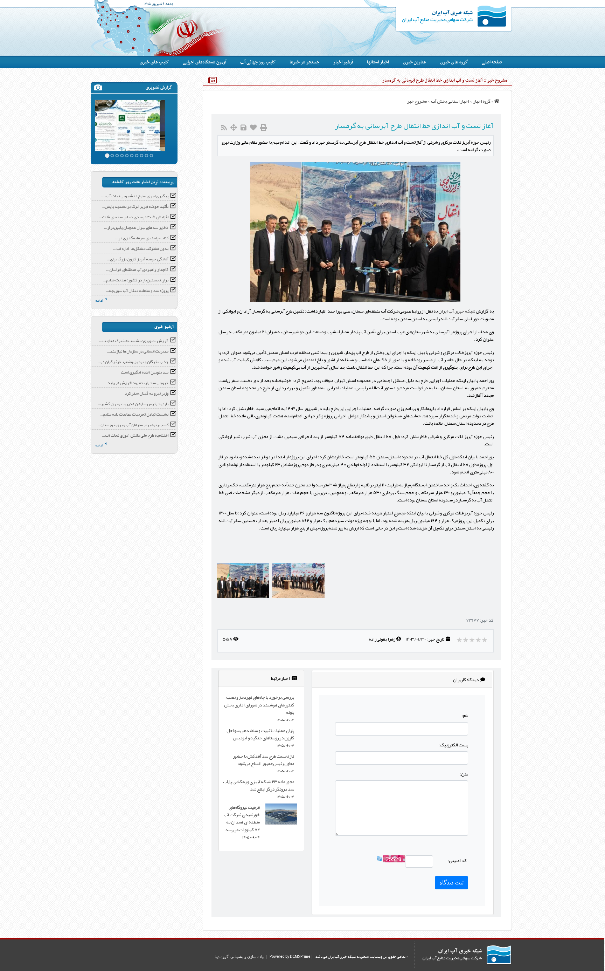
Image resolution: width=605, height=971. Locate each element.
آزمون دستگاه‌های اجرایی (204, 62)
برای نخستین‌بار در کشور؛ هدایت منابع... (135, 280)
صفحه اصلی (492, 62)
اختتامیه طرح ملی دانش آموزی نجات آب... (135, 435)
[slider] (472, 639)
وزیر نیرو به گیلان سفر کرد (146, 393)
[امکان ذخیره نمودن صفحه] (243, 127)
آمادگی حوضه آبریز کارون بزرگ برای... (137, 259)
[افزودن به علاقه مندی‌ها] (253, 127)
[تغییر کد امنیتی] (379, 860)
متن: (464, 774)
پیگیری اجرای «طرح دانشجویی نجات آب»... (134, 196)
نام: (464, 715)
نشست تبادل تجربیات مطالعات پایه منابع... (133, 414)
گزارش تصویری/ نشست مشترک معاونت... (133, 340)
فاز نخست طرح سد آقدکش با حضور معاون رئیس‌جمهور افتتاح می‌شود (263, 759)
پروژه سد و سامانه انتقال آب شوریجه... (137, 290)
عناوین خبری (414, 62)
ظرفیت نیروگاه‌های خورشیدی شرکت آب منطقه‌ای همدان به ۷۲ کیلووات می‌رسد (242, 818)
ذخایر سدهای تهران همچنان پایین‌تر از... (136, 227)
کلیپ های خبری (154, 62)
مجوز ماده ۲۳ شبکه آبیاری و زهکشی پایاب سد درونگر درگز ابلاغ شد (258, 785)
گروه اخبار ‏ (482, 101)
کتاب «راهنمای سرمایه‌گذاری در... (141, 238)
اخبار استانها (378, 62)
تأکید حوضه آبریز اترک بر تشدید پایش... (135, 206)
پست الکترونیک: (453, 744)
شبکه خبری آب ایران (456, 311)
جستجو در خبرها (304, 62)
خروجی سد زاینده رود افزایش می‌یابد (137, 382)
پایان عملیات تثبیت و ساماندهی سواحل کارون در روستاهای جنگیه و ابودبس (260, 734)
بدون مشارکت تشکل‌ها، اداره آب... (140, 248)
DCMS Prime (300, 957)
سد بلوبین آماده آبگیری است (144, 372)
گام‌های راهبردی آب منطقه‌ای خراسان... (137, 269)
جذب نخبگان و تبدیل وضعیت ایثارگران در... (132, 361)
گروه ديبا (221, 957)
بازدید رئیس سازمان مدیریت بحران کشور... (133, 403)
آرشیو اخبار (343, 62)
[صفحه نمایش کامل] (233, 127)
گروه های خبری (454, 62)
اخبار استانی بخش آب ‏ (449, 101)
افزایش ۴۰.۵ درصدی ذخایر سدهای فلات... (133, 217)
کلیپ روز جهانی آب (258, 62)
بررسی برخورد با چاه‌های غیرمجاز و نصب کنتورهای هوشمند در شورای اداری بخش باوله (259, 704)
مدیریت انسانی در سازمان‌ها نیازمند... (137, 351)
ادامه (99, 300)
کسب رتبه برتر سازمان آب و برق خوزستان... (132, 424)
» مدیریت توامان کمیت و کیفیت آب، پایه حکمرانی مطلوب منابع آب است (129, 116)
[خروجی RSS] (224, 127)
